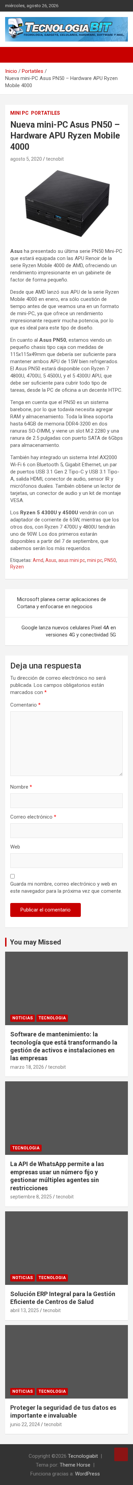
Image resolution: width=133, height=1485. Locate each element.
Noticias (22, 1018)
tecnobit (55, 159)
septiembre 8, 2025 (31, 1196)
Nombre (21, 787)
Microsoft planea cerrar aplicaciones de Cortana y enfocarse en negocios (61, 603)
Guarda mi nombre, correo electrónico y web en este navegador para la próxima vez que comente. (66, 887)
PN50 (110, 560)
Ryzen (17, 566)
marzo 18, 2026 (27, 1067)
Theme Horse (75, 1465)
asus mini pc (71, 560)
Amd (38, 560)
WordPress (87, 1474)
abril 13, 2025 (24, 1310)
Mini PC (19, 113)
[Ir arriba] (121, 1454)
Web (15, 847)
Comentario (25, 705)
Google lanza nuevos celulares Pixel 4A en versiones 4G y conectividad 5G (68, 631)
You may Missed (35, 942)
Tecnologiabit (83, 1456)
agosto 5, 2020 (26, 159)
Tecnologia (52, 1018)
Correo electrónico (33, 817)
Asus (50, 560)
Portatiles (45, 113)
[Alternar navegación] (13, 55)
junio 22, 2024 (25, 1424)
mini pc (94, 560)
